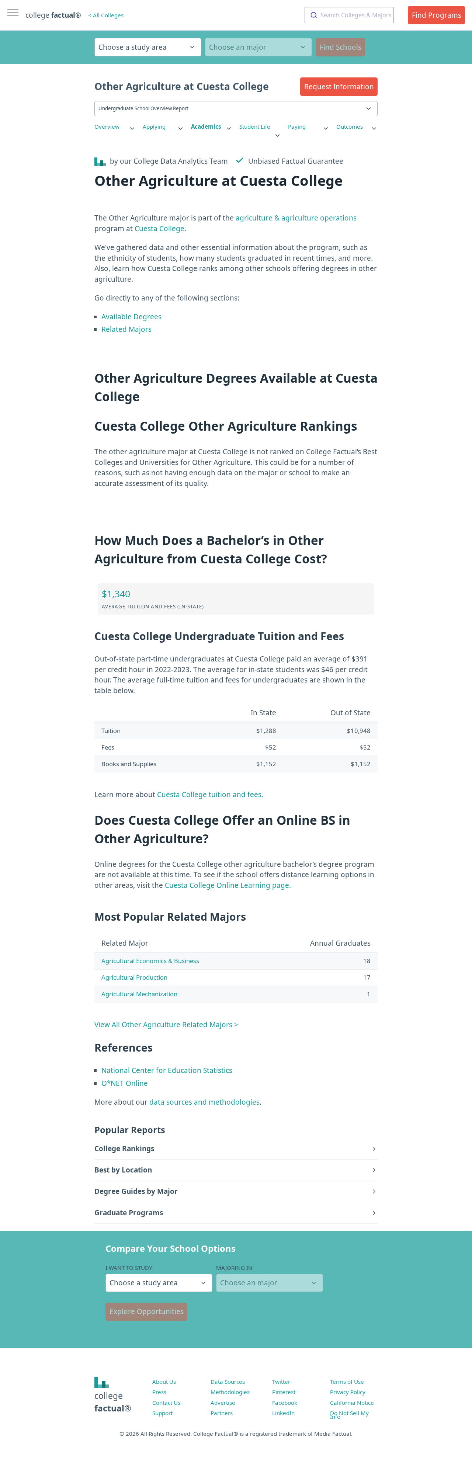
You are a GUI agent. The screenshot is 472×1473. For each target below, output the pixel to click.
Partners (222, 1413)
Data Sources (228, 1381)
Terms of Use (347, 1381)
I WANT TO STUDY (128, 1267)
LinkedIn (283, 1413)
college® (112, 1402)
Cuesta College (159, 228)
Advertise (223, 1402)
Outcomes (349, 126)
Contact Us (166, 1402)
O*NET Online (124, 1083)
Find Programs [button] (436, 15)
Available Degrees (131, 317)
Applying (154, 126)
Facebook (284, 1402)
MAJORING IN (234, 1267)
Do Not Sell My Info (349, 1414)
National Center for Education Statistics (166, 1070)
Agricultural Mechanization (139, 994)
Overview (106, 126)
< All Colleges (106, 15)
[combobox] (349, 15)
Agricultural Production (134, 977)
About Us (164, 1381)
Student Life (254, 126)
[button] (339, 86)
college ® (53, 15)
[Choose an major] (258, 47)
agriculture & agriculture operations (296, 218)
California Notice (352, 1402)
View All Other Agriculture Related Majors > (166, 1024)
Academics (206, 126)
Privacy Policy (347, 1392)
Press (159, 1392)
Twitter (281, 1381)
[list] (115, 126)
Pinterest (283, 1392)
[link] (115, 126)
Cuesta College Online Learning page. (228, 885)
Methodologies (230, 1392)
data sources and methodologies (204, 1102)
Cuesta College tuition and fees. (210, 794)
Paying (297, 126)
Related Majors (126, 329)
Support (162, 1413)
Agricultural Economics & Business (150, 960)
